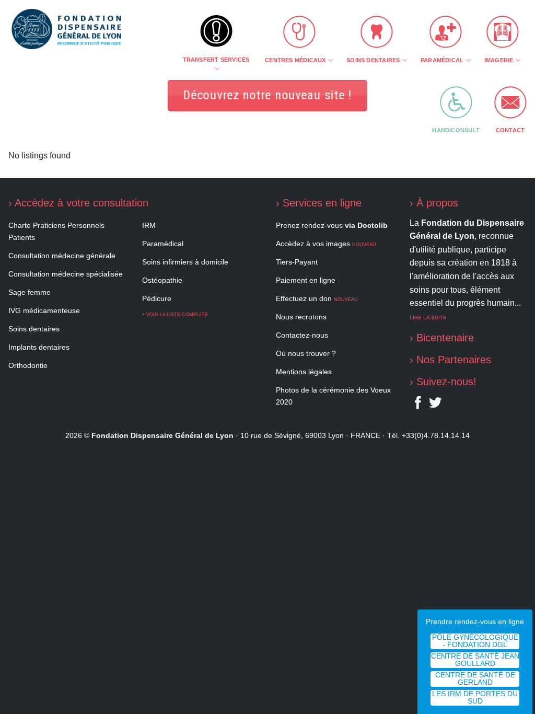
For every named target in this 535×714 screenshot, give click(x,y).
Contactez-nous (302, 335)
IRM (149, 225)
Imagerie (499, 60)
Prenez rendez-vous (332, 225)
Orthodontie (28, 365)
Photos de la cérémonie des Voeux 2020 (333, 396)
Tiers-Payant (297, 262)
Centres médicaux (295, 60)
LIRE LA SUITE (428, 317)
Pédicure (156, 298)
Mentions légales (304, 371)
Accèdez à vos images (326, 243)
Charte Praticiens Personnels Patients (56, 231)
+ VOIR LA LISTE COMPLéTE (175, 314)
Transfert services (216, 59)
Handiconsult (456, 130)
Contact (510, 130)
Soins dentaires (373, 60)
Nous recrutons (301, 317)
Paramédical (442, 60)
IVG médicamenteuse (44, 310)
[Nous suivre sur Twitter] (435, 405)
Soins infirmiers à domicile (185, 262)
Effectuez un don (317, 298)
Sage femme (29, 292)
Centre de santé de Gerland (475, 678)
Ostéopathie (162, 280)
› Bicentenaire (442, 337)
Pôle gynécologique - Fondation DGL (475, 641)
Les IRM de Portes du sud (475, 697)
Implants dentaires (38, 347)
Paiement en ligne (305, 280)
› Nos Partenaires (450, 359)
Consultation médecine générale (61, 255)
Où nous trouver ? (306, 353)
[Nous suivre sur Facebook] (418, 405)
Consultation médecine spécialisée (65, 274)
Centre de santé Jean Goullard (475, 659)
